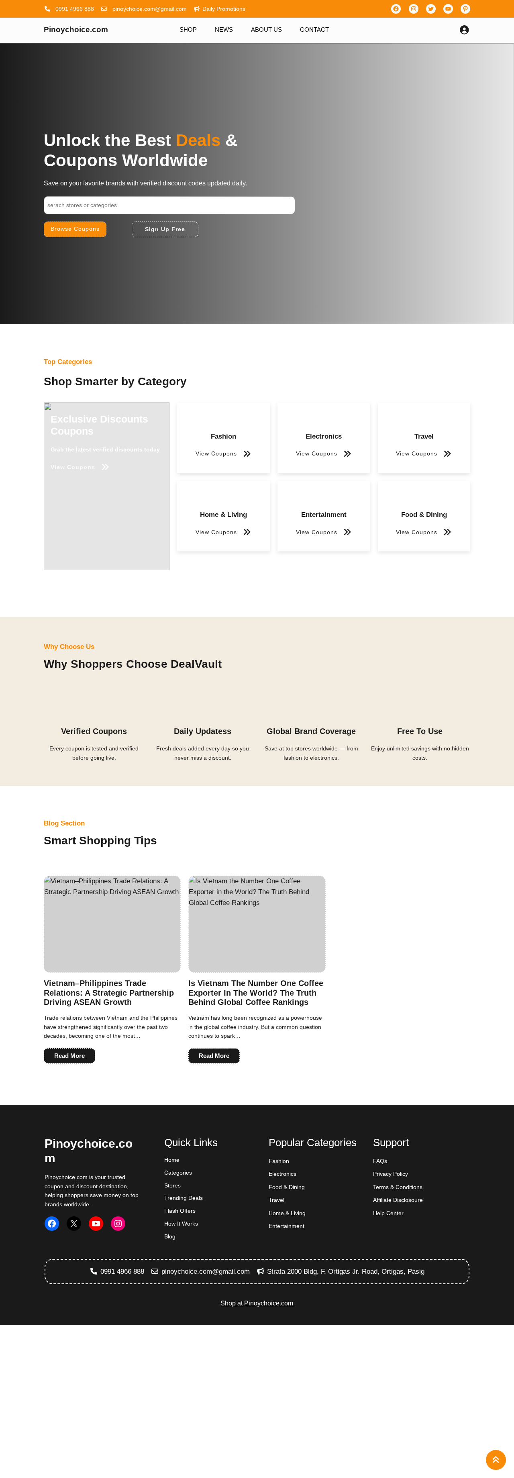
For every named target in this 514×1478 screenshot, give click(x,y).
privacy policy (390, 1174)
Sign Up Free (165, 229)
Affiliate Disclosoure (398, 1200)
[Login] (464, 29)
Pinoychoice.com (76, 29)
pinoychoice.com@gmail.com (149, 9)
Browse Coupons (75, 229)
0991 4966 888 (74, 9)
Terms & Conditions (397, 1187)
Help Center (388, 1213)
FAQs (380, 1161)
